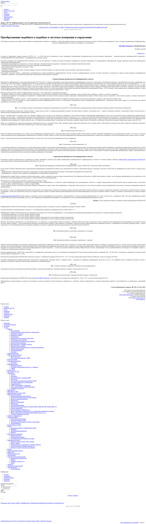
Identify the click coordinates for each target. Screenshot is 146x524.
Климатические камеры (18, 437)
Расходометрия (15, 330)
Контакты (7, 311)
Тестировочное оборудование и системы (22, 438)
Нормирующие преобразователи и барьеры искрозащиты (27, 347)
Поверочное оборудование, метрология (22, 338)
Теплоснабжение (16, 423)
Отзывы (6, 474)
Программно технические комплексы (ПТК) (23, 381)
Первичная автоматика (17, 349)
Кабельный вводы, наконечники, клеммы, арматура (26, 444)
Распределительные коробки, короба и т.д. (23, 446)
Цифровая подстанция (17, 388)
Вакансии (7, 480)
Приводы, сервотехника (14, 415)
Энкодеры (14, 352)
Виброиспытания (16, 435)
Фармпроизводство (13, 353)
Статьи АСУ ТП (10, 26)
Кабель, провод (15, 443)
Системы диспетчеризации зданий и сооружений (25, 422)
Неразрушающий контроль (15, 450)
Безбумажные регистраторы (19, 340)
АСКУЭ (13, 374)
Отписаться (6, 488)
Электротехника (12, 467)
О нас (5, 309)
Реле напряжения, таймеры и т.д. (20, 409)
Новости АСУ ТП (9, 308)
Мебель (13, 460)
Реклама (6, 317)
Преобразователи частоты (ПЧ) (16, 393)
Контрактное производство (19, 458)
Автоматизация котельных (18, 419)
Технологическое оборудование (16, 456)
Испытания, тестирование (15, 434)
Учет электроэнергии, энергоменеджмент (23, 387)
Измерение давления (17, 333)
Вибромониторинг (12, 364)
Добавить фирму (9, 477)
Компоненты (14, 400)
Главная (3, 26)
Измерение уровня (16, 335)
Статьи (6, 327)
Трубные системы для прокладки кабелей (23, 447)
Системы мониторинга (14, 361)
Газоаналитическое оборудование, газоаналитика (25, 332)
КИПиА (9, 329)
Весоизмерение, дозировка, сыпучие (21, 344)
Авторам (6, 313)
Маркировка (14, 403)
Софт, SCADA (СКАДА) (14, 355)
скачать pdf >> (141, 53)
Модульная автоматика (17, 405)
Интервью (7, 323)
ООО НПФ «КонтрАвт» (126, 46)
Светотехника (11, 455)
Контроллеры (11, 370)
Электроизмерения (16, 350)
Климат (9, 449)
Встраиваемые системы (14, 425)
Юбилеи (13, 432)
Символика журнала (10, 324)
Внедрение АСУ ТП (13, 371)
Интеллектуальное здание (18, 420)
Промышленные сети (13, 453)
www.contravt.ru (140, 299)
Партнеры (7, 316)
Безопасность (11, 390)
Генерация (14, 376)
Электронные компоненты (15, 466)
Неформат (14, 429)
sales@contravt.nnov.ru (138, 298)
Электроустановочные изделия (20, 414)
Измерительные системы (18, 346)
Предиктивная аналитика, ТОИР (20, 358)
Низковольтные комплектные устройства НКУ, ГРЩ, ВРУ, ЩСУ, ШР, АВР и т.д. (34, 406)
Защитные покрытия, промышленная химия (23, 428)
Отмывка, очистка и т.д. (18, 461)
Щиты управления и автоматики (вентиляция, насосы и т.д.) (28, 412)
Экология (10, 464)
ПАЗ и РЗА (14, 379)
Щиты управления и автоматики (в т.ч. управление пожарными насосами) (32, 411)
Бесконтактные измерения (18, 343)
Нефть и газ (10, 452)
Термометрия (14, 336)
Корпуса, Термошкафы (17, 402)
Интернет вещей (12, 359)
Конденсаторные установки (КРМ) (21, 378)
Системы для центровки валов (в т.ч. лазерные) (24, 367)
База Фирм (7, 476)
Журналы (6, 326)
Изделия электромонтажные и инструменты (23, 397)
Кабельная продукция (13, 440)
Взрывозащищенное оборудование (21, 396)
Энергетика (10, 373)
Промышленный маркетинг (19, 431)
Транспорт (14, 362)
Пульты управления (16, 408)
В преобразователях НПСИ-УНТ (10, 196)
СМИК (13, 368)
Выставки (7, 479)
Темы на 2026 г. (8, 314)
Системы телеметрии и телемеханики (22, 382)
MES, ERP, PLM (15, 356)
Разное (17, 26)
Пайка (12, 463)
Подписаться (6, 487)
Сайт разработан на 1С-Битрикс (129, 522)
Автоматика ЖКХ (12, 417)
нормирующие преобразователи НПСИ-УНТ (132, 159)
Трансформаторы (16, 384)
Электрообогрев (15, 469)
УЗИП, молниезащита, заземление (21, 385)
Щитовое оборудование (14, 394)
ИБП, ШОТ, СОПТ (12, 391)
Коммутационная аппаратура (19, 399)
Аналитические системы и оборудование (23, 341)
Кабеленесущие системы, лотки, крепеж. (22, 441)
